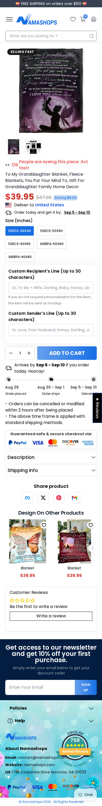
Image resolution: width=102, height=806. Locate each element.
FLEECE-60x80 (19, 244)
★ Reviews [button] (97, 407)
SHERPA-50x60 (52, 244)
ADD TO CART (67, 353)
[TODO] (27, 497)
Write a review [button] (51, 616)
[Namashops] (37, 19)
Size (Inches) (19, 221)
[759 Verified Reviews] (75, 770)
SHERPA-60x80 (20, 257)
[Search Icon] (91, 36)
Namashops (32, 801)
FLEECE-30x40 (19, 231)
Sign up (85, 687)
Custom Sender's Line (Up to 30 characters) (42, 316)
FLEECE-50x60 (51, 231)
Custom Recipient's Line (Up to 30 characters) (44, 274)
